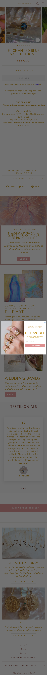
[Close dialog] (45, 322)
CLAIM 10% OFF (35, 345)
